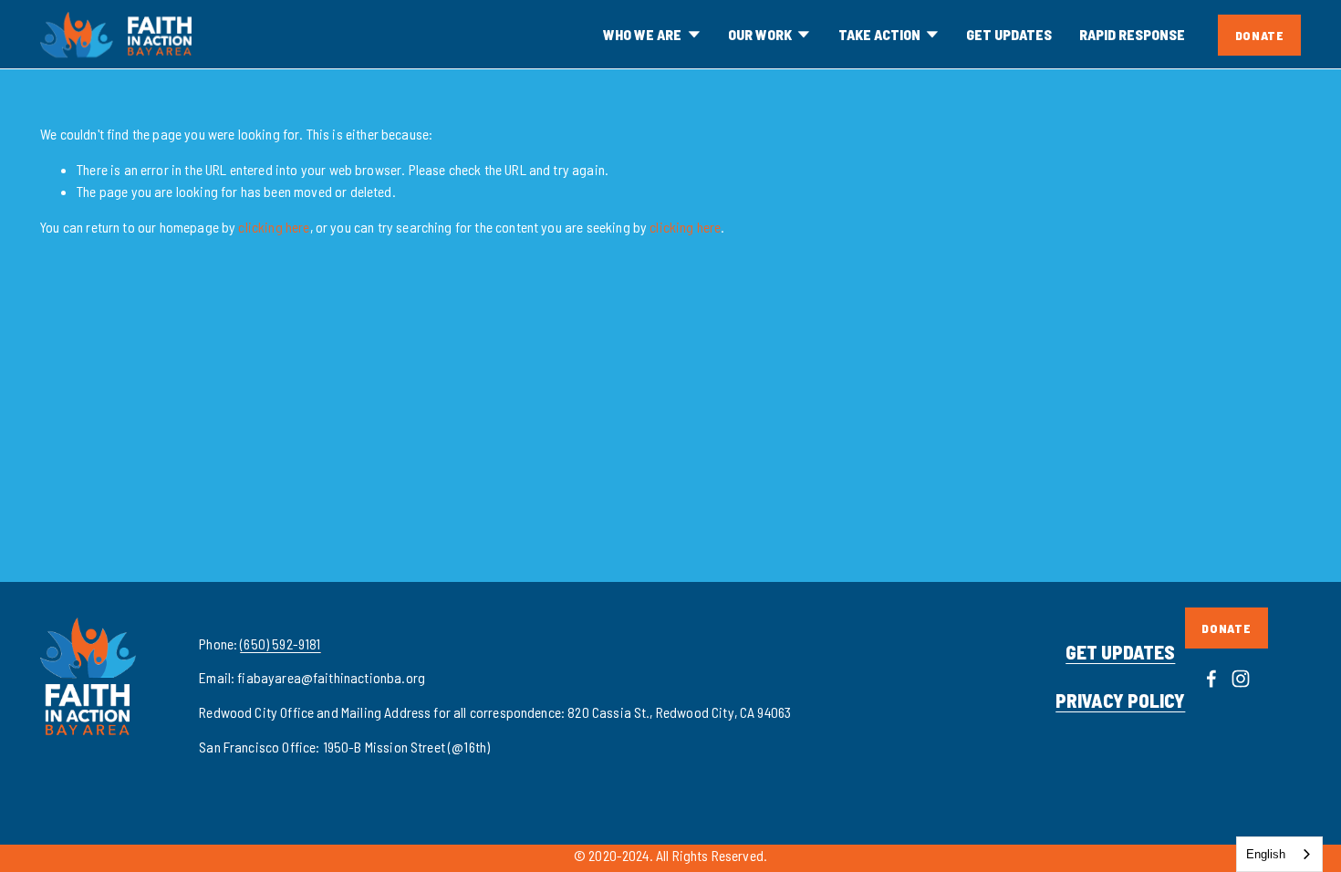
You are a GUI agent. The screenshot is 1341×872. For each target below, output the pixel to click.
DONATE (1259, 35)
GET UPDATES (1009, 34)
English (1265, 854)
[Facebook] (1211, 679)
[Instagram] (1241, 679)
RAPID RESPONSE (1132, 34)
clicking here (273, 226)
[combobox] (1279, 854)
